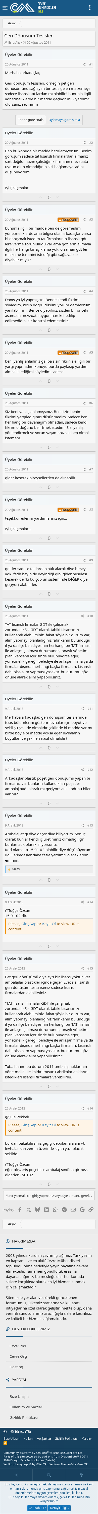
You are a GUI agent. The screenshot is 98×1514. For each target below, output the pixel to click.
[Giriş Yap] (16, 1475)
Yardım (87, 1438)
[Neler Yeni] (81, 1475)
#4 (91, 291)
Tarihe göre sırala (30, 119)
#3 (91, 219)
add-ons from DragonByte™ (60, 1456)
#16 (90, 1108)
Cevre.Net (18, 1345)
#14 (90, 902)
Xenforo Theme (69, 1464)
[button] (5, 1431)
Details (49, 1460)
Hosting (16, 1366)
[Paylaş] (84, 64)
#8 (91, 509)
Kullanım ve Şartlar (26, 1406)
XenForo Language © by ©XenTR (25, 1464)
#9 (91, 560)
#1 (91, 64)
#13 (90, 825)
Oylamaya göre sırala (64, 119)
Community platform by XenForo (43, 1453)
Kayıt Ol (49, 923)
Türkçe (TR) (22, 1431)
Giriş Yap (28, 923)
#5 (91, 352)
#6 (91, 403)
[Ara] (49, 1475)
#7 (91, 469)
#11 (90, 709)
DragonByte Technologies (27, 1460)
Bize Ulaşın (19, 1396)
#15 (90, 968)
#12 (90, 770)
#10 (90, 616)
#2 (91, 143)
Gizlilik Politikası (24, 1417)
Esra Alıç (14, 42)
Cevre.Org (18, 1356)
